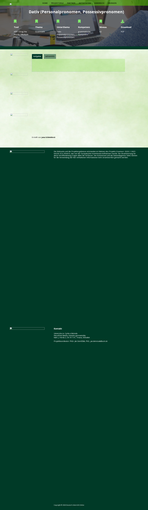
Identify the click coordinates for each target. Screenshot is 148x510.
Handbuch (99, 3)
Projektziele (57, 3)
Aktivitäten (85, 3)
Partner (71, 3)
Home (45, 3)
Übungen (112, 3)
